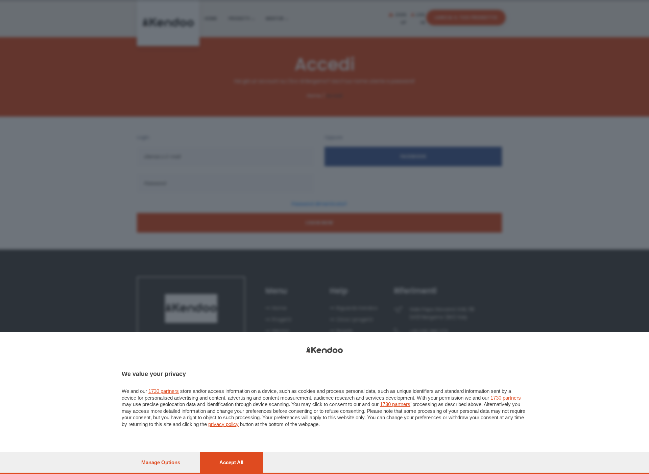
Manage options (160, 462)
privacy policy (223, 424)
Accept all (231, 462)
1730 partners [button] (163, 391)
